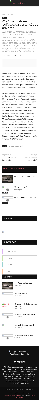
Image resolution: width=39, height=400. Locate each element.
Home (8, 389)
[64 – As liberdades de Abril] (7, 200)
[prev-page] (3, 208)
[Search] (36, 3)
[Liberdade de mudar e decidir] (7, 328)
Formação (20, 389)
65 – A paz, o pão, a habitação (25, 314)
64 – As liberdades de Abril (25, 198)
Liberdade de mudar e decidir (25, 325)
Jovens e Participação (15, 146)
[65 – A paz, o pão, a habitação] (7, 189)
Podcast (10, 15)
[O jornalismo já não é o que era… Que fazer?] (7, 307)
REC (13, 389)
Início (4, 15)
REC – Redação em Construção (9, 159)
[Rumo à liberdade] (7, 296)
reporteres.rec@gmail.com (12, 395)
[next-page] (7, 208)
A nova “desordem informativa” (30, 159)
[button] (3, 3)
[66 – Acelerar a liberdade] (7, 179)
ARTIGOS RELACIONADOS (13, 168)
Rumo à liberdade (21, 293)
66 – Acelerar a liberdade (24, 177)
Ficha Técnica (29, 389)
